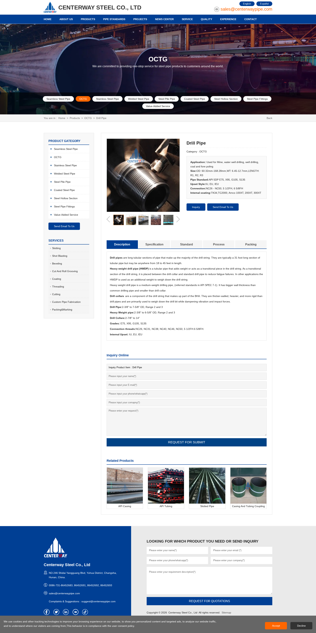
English (247, 3)
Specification (154, 244)
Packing (251, 244)
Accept (276, 625)
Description (122, 244)
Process (219, 244)
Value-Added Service (158, 106)
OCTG (83, 98)
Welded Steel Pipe (138, 98)
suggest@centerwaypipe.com (98, 601)
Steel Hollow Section (226, 98)
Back (269, 118)
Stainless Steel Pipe (107, 98)
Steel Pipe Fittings (257, 98)
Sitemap (226, 612)
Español (264, 3)
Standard (186, 244)
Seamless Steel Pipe (58, 98)
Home (61, 118)
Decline (301, 625)
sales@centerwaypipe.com (246, 9)
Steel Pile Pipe (166, 98)
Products (75, 118)
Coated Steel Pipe (194, 98)
